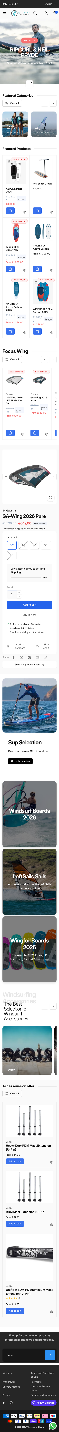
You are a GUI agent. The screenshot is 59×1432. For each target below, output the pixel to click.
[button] (4, 13)
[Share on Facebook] (13, 657)
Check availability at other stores (27, 632)
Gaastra (9, 510)
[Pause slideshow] (29, 84)
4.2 (23, 545)
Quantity (11, 587)
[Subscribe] (50, 1355)
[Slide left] (44, 103)
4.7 (34, 545)
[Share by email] (38, 657)
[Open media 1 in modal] (29, 477)
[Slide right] (53, 103)
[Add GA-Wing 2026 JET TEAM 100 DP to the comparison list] (22, 434)
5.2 (46, 545)
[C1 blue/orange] (56, 393)
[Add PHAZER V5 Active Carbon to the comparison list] (51, 270)
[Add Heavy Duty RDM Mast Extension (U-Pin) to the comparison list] (51, 1162)
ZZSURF (25, 1427)
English (48, 3)
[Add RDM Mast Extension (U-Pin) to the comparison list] (51, 1225)
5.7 (11, 555)
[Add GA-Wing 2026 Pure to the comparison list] (46, 434)
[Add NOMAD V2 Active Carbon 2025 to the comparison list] (24, 333)
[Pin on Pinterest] (29, 657)
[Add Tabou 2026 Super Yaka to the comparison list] (24, 270)
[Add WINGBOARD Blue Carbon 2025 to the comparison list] (51, 333)
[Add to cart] (10, 210)
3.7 (12, 545)
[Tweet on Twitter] (21, 657)
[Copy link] (46, 657)
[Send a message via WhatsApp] (52, 1425)
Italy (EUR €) (9, 3)
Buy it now (29, 614)
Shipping (19, 528)
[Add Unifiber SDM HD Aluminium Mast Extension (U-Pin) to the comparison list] (51, 1312)
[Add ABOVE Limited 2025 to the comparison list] (24, 212)
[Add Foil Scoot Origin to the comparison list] (51, 212)
